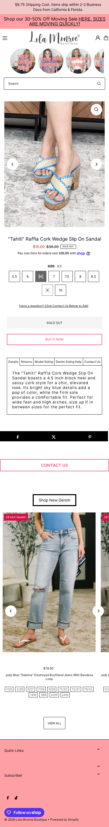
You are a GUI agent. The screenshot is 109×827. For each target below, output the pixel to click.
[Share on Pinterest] (90, 436)
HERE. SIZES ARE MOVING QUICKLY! (67, 21)
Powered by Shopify (64, 819)
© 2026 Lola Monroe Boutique (25, 819)
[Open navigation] (13, 38)
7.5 (67, 276)
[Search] (99, 83)
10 (60, 290)
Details (13, 362)
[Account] (98, 38)
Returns (26, 362)
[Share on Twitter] (53, 436)
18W (44, 695)
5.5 (14, 276)
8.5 (93, 276)
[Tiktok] (16, 798)
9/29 (52, 689)
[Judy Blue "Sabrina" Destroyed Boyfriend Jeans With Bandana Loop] (49, 582)
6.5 (40, 276)
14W (33, 695)
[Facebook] (8, 798)
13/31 (76, 689)
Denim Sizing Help (69, 362)
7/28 (41, 689)
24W (65, 695)
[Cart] (106, 38)
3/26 (19, 689)
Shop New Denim (54, 500)
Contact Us (92, 362)
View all (54, 723)
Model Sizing (44, 362)
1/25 (9, 689)
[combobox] (54, 83)
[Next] (96, 164)
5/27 (30, 689)
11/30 (63, 689)
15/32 (88, 689)
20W (54, 695)
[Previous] (12, 164)
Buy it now (54, 339)
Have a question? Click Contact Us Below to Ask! (53, 306)
